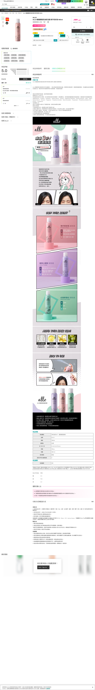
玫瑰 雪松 (21, 60)
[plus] (91, 27)
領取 (55, 40)
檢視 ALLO (5, 121)
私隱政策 (48, 688)
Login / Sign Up (42, 567)
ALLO (35, 17)
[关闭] (92, 687)
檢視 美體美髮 (6, 113)
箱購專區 (73, 7)
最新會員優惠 (5, 8)
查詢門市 (52, 1)
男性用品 (59, 7)
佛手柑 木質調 (14, 60)
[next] (68, 37)
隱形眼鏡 (80, 7)
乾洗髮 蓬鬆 (14, 55)
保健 (41, 7)
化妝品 (26, 7)
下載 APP (47, 1)
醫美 (32, 7)
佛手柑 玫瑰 (14, 57)
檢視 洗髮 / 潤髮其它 (8, 117)
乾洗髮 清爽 (6, 57)
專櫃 (36, 7)
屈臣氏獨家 (12, 7)
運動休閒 (66, 7)
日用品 (53, 7)
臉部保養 (20, 7)
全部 (2, 82)
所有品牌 (88, 7)
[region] (47, 687)
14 (45, 512)
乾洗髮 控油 (6, 60)
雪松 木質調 (6, 55)
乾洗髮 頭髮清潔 (22, 55)
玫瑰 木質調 (21, 57)
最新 (6, 82)
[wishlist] (44, 22)
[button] (92, 3)
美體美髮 (47, 7)
